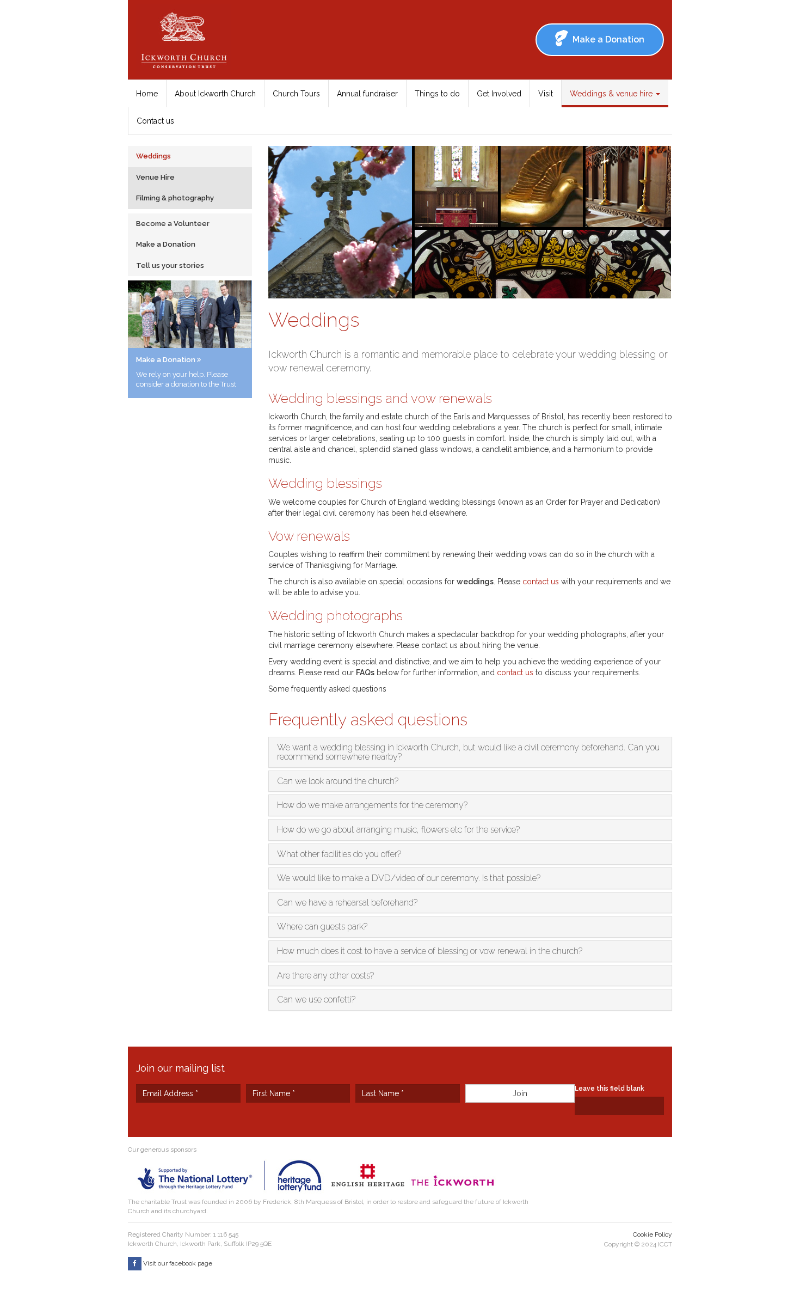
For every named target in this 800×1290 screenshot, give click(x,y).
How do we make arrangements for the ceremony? (372, 805)
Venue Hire (155, 177)
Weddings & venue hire (612, 93)
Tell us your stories (170, 265)
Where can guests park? (322, 926)
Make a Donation (165, 244)
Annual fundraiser (367, 93)
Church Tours (296, 93)
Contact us (155, 121)
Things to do (437, 93)
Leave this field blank (609, 1088)
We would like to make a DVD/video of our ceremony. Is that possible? (408, 878)
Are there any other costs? (325, 975)
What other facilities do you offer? (339, 854)
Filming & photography (175, 198)
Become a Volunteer (173, 223)
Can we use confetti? (316, 999)
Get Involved (499, 93)
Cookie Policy (652, 1234)
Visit (545, 93)
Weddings (153, 156)
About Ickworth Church (215, 93)
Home (147, 93)
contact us (540, 581)
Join (520, 1093)
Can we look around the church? (337, 781)
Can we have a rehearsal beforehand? (347, 902)
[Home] (187, 39)
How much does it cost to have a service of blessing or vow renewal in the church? (429, 951)
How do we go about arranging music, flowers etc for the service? (398, 829)
